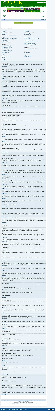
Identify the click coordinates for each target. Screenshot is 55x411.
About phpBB (24, 377)
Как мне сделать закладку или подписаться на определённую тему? (31, 48)
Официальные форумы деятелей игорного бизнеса (18, 403)
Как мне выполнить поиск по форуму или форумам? (29, 43)
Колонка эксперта (18, 6)
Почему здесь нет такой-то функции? (28, 55)
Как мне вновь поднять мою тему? (5, 52)
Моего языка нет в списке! (4, 40)
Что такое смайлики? (4, 55)
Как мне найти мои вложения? (27, 52)
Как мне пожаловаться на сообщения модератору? (7, 50)
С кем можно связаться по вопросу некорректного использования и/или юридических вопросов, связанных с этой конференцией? (34, 56)
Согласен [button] (51, 409)
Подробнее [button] (25, 409)
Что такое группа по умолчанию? (27, 34)
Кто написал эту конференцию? (27, 54)
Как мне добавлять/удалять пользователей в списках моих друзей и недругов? (32, 41)
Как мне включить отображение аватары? (6, 41)
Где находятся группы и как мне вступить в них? (29, 32)
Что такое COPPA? (3, 31)
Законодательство (28, 6)
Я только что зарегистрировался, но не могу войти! (7, 32)
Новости (12, 6)
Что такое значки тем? (4, 59)
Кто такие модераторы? (26, 31)
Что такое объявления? (4, 57)
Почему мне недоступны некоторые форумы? (6, 48)
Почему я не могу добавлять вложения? (6, 49)
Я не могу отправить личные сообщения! (28, 37)
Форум (7, 6)
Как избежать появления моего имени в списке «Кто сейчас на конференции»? (10, 38)
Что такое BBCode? (3, 54)
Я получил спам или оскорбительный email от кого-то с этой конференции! (31, 38)
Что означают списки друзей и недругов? (28, 40)
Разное (44, 6)
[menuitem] (5, 19)
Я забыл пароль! (3, 34)
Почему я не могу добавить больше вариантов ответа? (7, 47)
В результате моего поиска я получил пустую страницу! (30, 44)
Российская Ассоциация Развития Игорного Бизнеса (24, 401)
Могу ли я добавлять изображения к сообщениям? (7, 56)
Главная (3, 6)
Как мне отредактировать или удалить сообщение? (7, 45)
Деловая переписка (37, 6)
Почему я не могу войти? (4, 33)
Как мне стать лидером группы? (27, 33)
